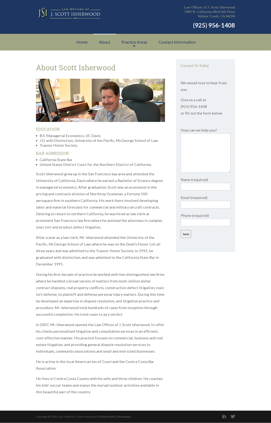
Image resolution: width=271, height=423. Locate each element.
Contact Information (177, 42)
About (104, 42)
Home (82, 42)
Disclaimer (124, 416)
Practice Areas (134, 42)
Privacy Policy (107, 416)
